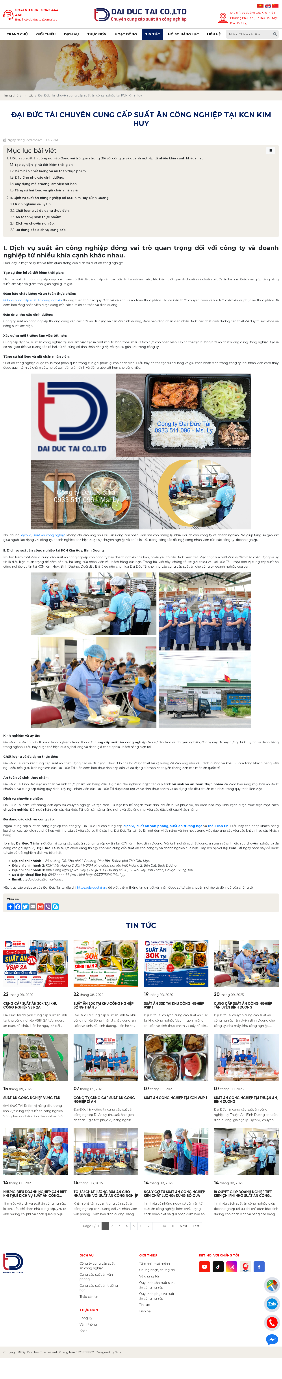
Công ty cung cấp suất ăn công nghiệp (97, 1266)
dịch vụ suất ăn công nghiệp (43, 535)
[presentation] (9, 65)
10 (164, 1226)
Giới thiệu (46, 34)
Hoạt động (126, 34)
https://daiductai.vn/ (92, 888)
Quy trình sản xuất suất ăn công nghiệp (157, 1285)
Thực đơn (96, 34)
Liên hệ (214, 34)
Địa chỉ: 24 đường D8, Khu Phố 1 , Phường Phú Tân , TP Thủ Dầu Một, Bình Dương (254, 18)
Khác (83, 1331)
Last (196, 1226)
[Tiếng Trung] (275, 6)
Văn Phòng (88, 1324)
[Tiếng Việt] (260, 6)
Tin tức (152, 34)
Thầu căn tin (89, 1297)
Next (183, 1226)
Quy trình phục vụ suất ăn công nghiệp (156, 1296)
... (156, 1226)
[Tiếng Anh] (268, 6)
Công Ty (86, 1318)
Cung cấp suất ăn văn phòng (96, 1277)
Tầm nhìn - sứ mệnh (154, 1264)
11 (173, 1226)
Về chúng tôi (149, 1276)
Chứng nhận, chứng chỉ (157, 1270)
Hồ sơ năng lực (183, 34)
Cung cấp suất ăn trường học (99, 1288)
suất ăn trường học (186, 826)
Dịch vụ (71, 34)
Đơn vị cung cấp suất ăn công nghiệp (32, 300)
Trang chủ (17, 34)
